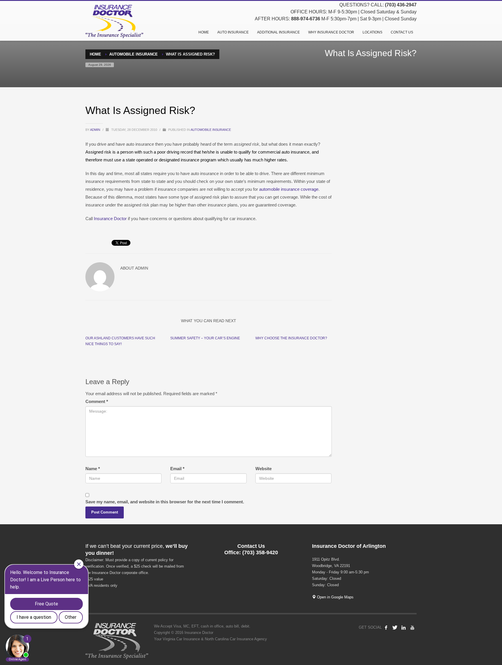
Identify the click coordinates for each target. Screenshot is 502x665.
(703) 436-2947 (401, 4)
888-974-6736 (305, 18)
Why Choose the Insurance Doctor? (291, 338)
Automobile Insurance (211, 129)
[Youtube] (412, 627)
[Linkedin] (403, 627)
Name (92, 468)
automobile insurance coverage (288, 189)
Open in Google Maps (335, 597)
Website (263, 468)
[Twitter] (394, 627)
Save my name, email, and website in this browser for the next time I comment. (164, 501)
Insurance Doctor (110, 218)
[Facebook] (386, 627)
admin (95, 129)
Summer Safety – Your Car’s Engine (205, 338)
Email (177, 468)
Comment (96, 401)
